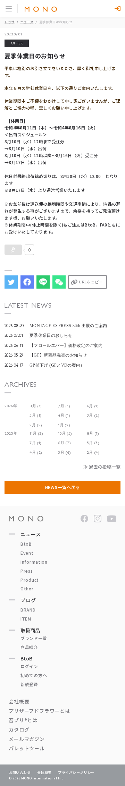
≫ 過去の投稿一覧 (101, 466)
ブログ (28, 600)
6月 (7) (64, 442)
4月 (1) (64, 415)
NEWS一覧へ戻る (62, 487)
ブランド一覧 (33, 638)
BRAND (28, 610)
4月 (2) (36, 452)
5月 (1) (35, 415)
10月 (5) (65, 433)
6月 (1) (93, 406)
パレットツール (27, 748)
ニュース (26, 22)
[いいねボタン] (13, 250)
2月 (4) (93, 452)
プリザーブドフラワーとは (39, 710)
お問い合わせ (20, 772)
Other (27, 588)
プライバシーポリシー (76, 772)
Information (34, 562)
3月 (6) (64, 452)
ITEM (25, 619)
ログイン (29, 666)
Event (27, 553)
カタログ (19, 729)
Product (29, 580)
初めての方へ (33, 675)
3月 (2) (93, 415)
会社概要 (19, 701)
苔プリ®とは (23, 720)
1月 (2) (64, 425)
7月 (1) (64, 406)
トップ (10, 22)
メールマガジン (27, 738)
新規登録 (29, 684)
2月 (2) (36, 425)
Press (26, 571)
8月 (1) (36, 406)
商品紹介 (29, 647)
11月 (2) (36, 433)
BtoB (26, 544)
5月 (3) (93, 442)
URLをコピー (90, 282)
